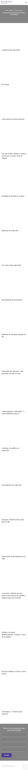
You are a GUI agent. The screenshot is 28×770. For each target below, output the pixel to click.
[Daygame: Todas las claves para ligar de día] (14, 521)
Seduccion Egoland (9, 48)
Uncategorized (7, 194)
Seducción (6, 406)
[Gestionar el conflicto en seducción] (14, 450)
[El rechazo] (14, 85)
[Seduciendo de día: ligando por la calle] (14, 558)
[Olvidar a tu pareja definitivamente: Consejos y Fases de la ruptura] (14, 635)
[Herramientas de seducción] (14, 486)
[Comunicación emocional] (14, 51)
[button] (26, 2)
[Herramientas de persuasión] (14, 301)
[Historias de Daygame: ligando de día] (14, 336)
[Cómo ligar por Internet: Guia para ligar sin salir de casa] (14, 373)
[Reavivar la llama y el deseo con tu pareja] (14, 673)
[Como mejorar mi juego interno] (14, 120)
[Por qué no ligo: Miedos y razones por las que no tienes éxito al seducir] (14, 156)
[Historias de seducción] (14, 231)
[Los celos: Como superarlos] (14, 266)
